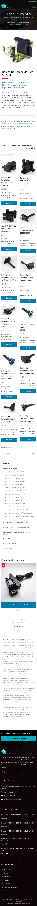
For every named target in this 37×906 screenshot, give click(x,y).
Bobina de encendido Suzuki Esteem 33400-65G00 (27, 279)
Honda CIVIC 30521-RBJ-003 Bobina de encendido (17, 823)
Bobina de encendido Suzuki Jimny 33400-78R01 (27, 370)
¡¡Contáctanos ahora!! (18, 738)
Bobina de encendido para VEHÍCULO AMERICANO (19, 516)
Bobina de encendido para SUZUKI (18, 24)
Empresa (6, 873)
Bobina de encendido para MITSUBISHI (16, 487)
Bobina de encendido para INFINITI (15, 494)
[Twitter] (4, 772)
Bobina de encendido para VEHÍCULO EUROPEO (18, 513)
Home (8, 22)
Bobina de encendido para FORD (14, 478)
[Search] (33, 453)
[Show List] (34, 148)
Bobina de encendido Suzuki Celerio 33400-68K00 (27, 326)
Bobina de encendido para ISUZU (14, 497)
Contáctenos (8, 891)
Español (33, 1)
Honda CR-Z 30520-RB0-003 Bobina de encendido (18, 815)
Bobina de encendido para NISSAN (14, 475)
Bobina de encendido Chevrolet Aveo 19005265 (7, 181)
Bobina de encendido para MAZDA (14, 484)
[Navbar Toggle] (34, 6)
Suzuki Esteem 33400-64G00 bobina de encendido (26, 182)
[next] (34, 137)
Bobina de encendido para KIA (13, 500)
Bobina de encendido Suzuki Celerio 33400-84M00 (8, 323)
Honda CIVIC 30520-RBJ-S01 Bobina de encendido (17, 831)
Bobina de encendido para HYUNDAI (15, 491)
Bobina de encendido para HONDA (15, 481)
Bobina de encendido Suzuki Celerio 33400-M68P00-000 (8, 375)
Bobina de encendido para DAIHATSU (15, 503)
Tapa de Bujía (17, 714)
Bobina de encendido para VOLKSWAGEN (16, 510)
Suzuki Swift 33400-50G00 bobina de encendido (9, 228)
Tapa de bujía (7, 548)
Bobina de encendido (24, 22)
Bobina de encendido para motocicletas (16, 522)
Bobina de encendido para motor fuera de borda (16, 533)
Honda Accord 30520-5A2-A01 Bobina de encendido (15, 840)
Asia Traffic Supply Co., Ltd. (21, 900)
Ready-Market (26, 903)
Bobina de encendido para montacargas (16, 527)
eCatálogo (7, 883)
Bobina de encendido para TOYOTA (15, 472)
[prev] (3, 137)
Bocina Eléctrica (8, 539)
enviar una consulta (26, 123)
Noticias (6, 880)
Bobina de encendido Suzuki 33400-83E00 (27, 230)
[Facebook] (2, 772)
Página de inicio (9, 869)
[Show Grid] (32, 148)
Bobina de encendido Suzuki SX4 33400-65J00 (27, 418)
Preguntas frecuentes (11, 887)
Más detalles (18, 627)
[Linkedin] (6, 772)
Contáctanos (25, 714)
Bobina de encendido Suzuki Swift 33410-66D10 (8, 277)
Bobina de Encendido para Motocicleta (12, 712)
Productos (7, 876)
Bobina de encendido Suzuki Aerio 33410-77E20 (8, 419)
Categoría (14, 22)
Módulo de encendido (10, 543)
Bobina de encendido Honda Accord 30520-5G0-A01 (17, 849)
